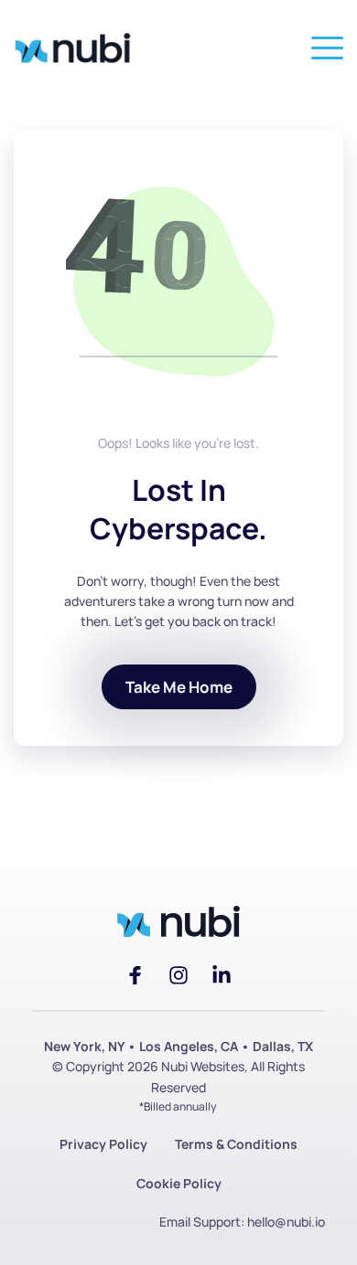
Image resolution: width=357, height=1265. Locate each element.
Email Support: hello (217, 1221)
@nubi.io (300, 1221)
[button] (327, 48)
